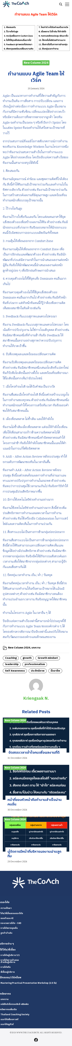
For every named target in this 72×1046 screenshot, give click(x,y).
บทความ (36, 648)
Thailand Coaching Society (15, 1014)
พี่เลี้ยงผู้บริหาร (8, 972)
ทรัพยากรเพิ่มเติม (8, 1009)
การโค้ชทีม (6, 967)
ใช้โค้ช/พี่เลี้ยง (8, 950)
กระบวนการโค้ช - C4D (11, 923)
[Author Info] (36, 692)
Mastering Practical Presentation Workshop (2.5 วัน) (28, 983)
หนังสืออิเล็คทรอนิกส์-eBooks (15, 1004)
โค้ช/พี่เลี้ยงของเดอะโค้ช (12, 913)
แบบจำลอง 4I (7, 918)
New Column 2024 (36, 62)
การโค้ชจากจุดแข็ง (9, 928)
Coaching (11, 658)
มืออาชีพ (55, 671)
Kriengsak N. (36, 698)
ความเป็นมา (6, 908)
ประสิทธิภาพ (38, 671)
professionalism (35, 664)
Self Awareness (15, 671)
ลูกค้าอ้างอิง (6, 933)
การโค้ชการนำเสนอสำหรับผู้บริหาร (10, 961)
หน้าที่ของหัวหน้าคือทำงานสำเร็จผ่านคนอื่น (35, 802)
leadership (12, 664)
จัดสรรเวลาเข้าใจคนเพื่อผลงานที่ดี (34, 753)
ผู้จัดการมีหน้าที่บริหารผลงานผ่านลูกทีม (34, 854)
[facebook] (36, 1040)
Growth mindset (48, 658)
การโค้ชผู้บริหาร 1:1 (10, 955)
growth (27, 658)
